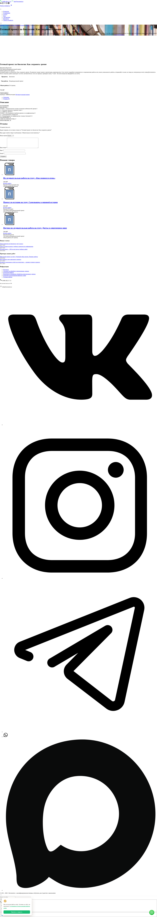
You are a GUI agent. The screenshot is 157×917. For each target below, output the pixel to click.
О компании (6, 13)
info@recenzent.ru (18, 1)
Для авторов (6, 17)
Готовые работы (9, 25)
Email (2, 153)
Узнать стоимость (5, 5)
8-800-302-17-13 (6, 1)
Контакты (6, 18)
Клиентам (6, 11)
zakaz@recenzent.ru (119, 34)
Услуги (5, 14)
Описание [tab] (6, 97)
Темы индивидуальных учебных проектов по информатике (16, 246)
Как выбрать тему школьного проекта (10, 259)
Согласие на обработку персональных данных (16, 271)
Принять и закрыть (16, 912)
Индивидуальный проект (22, 25)
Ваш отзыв (3, 147)
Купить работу (4, 93)
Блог (4, 16)
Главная (2, 25)
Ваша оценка (3, 135)
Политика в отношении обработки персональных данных (19, 274)
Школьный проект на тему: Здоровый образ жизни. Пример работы (19, 256)
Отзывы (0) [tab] (6, 99)
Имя (1, 150)
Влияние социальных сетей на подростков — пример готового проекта (20, 262)
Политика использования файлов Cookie (14, 275)
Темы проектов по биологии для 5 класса (11, 243)
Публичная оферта (8, 272)
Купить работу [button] (7, 183)
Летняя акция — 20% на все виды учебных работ (13, 249)
